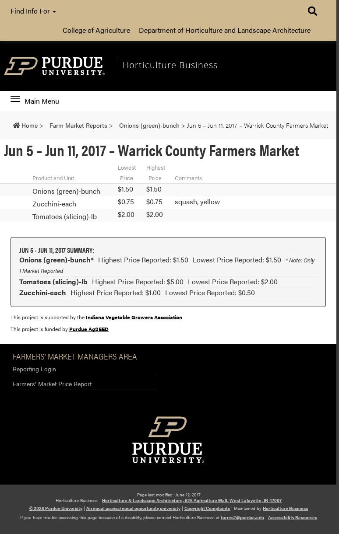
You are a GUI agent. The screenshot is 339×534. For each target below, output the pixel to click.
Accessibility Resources (292, 517)
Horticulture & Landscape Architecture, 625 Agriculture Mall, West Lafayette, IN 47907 (192, 500)
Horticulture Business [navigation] (170, 65)
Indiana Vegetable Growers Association (134, 317)
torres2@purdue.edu (242, 517)
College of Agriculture (96, 30)
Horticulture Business (285, 508)
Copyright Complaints (207, 508)
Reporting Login (34, 368)
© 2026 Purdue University (55, 508)
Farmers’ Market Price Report (52, 383)
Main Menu (41, 101)
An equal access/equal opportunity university (133, 508)
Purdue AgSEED (89, 329)
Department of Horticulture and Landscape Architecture (225, 30)
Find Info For (31, 11)
